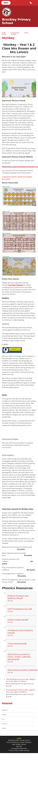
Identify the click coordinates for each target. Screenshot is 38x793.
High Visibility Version (19, 744)
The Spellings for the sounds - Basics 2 (21, 679)
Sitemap (19, 746)
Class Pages (15, 32)
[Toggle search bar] (35, 3)
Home (4, 32)
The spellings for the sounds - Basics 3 (20, 690)
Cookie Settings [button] (24, 750)
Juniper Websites (25, 742)
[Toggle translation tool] (31, 3)
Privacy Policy (13, 750)
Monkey (14, 34)
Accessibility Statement (19, 748)
